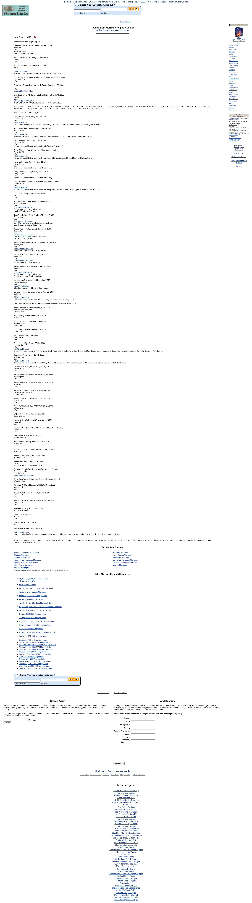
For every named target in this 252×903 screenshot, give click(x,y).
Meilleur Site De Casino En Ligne (126, 861)
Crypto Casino (126, 883)
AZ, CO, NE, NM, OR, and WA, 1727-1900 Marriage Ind (40, 607)
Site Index (239, 166)
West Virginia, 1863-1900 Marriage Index (34, 666)
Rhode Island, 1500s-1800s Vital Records (35, 661)
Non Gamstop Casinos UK (126, 814)
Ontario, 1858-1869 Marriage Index (32, 659)
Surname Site (84, 775)
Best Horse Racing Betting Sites (126, 838)
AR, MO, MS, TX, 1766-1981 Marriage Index (36, 588)
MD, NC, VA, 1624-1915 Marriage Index (34, 642)
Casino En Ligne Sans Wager (126, 900)
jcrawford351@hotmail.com (24, 91)
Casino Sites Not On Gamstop (126, 790)
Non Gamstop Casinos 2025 (133, 2)
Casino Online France (126, 876)
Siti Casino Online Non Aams (126, 842)
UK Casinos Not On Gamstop (126, 800)
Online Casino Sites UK (126, 840)
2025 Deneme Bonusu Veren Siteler (104, 2)
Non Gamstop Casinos (157, 2)
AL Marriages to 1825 (27, 581)
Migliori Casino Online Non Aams (126, 802)
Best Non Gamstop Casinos (126, 812)
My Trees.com (239, 149)
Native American (233, 94)
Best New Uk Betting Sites (75, 2)
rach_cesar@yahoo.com (23, 532)
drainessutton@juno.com (23, 249)
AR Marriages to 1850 (27, 585)
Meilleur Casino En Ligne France (126, 888)
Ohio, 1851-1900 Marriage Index (31, 657)
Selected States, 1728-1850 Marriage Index (35, 668)
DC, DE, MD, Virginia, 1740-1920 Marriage (35, 610)
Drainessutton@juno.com (23, 207)
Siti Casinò (126, 805)
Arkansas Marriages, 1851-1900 (31, 599)
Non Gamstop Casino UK (126, 809)
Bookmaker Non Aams (126, 852)
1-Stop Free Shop (125, 775)
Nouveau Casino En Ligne (126, 878)
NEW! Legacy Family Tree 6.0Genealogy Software (239, 39)
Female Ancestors (234, 139)
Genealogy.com (239, 147)
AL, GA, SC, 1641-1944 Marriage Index (34, 579)
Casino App (126, 854)
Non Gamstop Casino (126, 798)
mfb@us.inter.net (20, 123)
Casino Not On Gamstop (126, 816)
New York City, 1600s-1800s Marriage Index (35, 654)
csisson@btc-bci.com (22, 71)
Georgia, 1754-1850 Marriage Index (32, 614)
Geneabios (106, 775)
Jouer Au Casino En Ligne (126, 885)
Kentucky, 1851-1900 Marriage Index (33, 636)
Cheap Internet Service (120, 693)
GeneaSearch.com (95, 775)
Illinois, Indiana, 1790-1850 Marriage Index (35, 625)
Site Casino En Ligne (126, 869)
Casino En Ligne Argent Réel (126, 897)
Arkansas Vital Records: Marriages (32, 592)
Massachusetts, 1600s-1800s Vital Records (35, 649)
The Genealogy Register (239, 157)
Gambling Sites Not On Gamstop (126, 833)
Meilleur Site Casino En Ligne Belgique (126, 850)
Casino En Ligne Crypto (126, 892)
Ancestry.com (239, 148)
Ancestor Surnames (235, 138)
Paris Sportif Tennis (126, 857)
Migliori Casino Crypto (126, 881)
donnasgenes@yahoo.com (24, 475)
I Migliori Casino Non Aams (126, 795)
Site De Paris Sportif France (126, 859)
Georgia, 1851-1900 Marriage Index (32, 618)
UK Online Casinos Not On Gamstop (126, 835)
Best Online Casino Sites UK (126, 821)
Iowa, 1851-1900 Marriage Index (31, 629)
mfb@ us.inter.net (20, 134)
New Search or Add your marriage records (112, 771)
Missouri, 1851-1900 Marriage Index (32, 652)
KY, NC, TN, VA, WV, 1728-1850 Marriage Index (37, 632)
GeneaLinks (115, 775)
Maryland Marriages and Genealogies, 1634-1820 (37, 645)
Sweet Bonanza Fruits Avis (126, 864)
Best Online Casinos (126, 807)
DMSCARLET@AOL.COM (24, 101)
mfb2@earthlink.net (21, 298)
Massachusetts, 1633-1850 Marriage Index (35, 647)
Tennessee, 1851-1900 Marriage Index (33, 664)
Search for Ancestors (125, 21)
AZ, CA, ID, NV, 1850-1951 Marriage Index (35, 603)
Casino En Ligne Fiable (126, 890)
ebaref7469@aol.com (22, 286)
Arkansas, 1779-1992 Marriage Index (33, 596)
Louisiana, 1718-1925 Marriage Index (33, 640)
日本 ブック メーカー (126, 866)
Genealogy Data (234, 140)
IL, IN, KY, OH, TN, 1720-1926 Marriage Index (36, 621)
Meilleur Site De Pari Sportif (126, 895)
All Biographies (233, 135)
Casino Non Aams (126, 847)
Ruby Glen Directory (139, 775)
